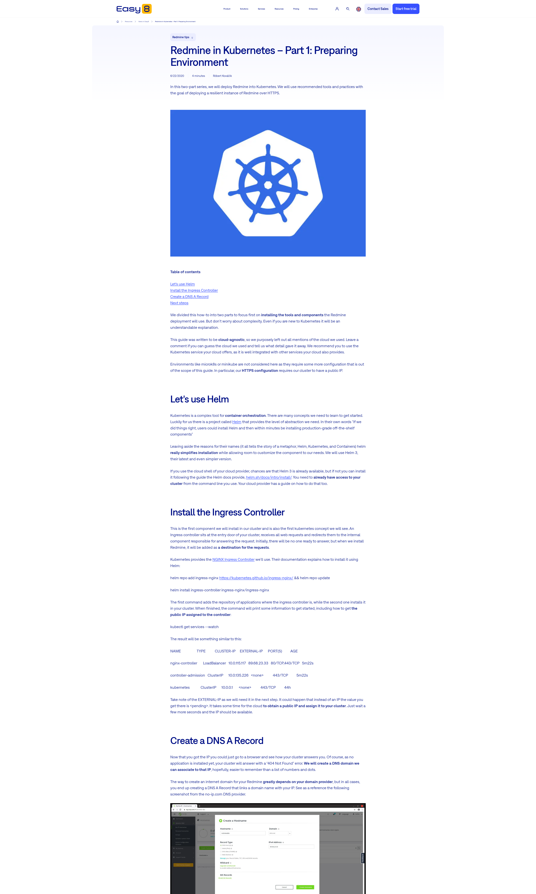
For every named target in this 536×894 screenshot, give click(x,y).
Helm (236, 421)
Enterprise (313, 9)
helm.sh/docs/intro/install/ (268, 477)
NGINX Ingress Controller (233, 559)
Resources (279, 9)
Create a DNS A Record (189, 296)
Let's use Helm (182, 284)
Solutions (244, 9)
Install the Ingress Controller (194, 290)
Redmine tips (180, 37)
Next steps (179, 302)
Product (226, 9)
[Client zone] (337, 9)
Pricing (296, 9)
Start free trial (406, 9)
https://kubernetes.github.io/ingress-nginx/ (256, 577)
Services (261, 9)
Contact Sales (378, 9)
